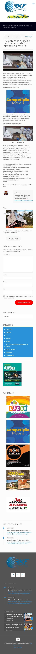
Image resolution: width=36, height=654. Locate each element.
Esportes (8, 332)
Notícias (8, 338)
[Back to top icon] (18, 639)
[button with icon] (13, 575)
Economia (8, 329)
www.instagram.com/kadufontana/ (24, 200)
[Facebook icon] (17, 647)
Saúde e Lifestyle (10, 349)
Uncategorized (10, 355)
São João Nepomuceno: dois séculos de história (17, 345)
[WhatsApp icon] (15, 647)
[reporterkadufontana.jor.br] (16, 7)
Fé (6, 335)
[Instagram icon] (21, 647)
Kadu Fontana (19, 193)
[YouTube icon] (19, 647)
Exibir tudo (29, 36)
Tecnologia (9, 352)
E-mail (5, 282)
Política (8, 341)
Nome (5, 275)
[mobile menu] (33, 3)
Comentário (6, 254)
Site (4, 289)
